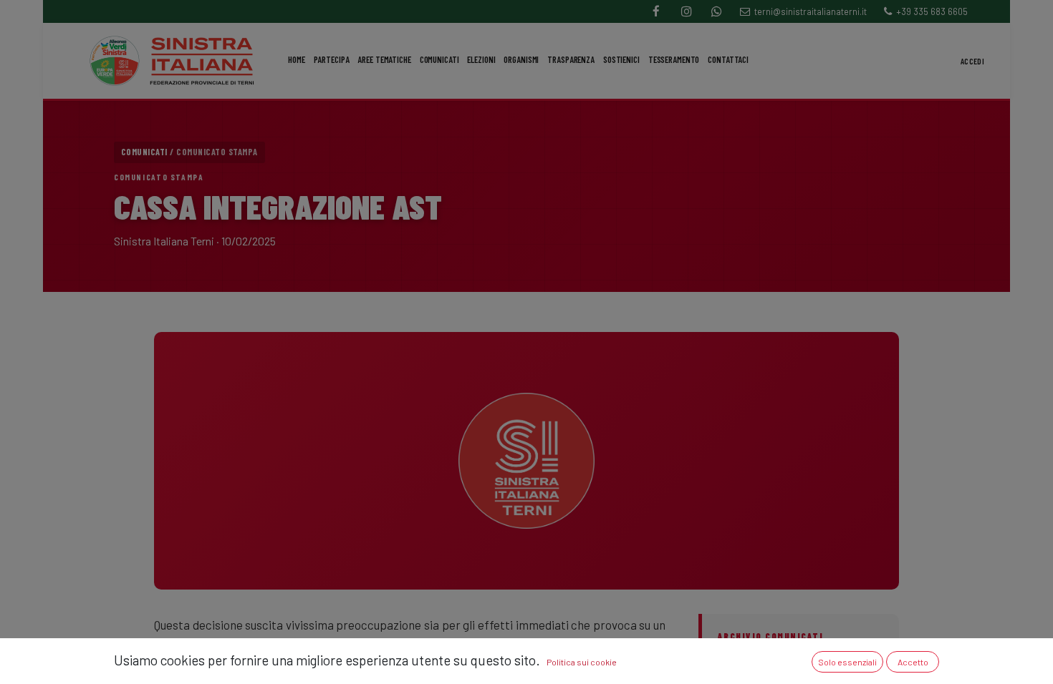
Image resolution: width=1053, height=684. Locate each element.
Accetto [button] (913, 662)
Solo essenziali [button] (847, 662)
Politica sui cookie (582, 662)
